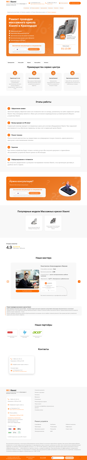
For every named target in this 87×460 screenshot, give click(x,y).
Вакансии (50, 8)
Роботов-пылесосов (70, 424)
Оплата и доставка (39, 392)
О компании (26, 8)
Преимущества (11, 62)
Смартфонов (38, 424)
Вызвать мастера (28, 291)
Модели (29, 62)
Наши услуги (38, 403)
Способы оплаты (39, 410)
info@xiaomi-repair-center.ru (17, 404)
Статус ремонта (64, 3)
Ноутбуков (52, 424)
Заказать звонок (75, 3)
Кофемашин (69, 426)
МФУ (51, 431)
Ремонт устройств (35, 8)
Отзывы (61, 8)
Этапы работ (21, 62)
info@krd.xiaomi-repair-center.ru (20, 364)
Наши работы (37, 62)
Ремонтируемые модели (41, 401)
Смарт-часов (69, 429)
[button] (79, 281)
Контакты (56, 8)
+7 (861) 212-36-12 (52, 2)
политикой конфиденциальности (37, 195)
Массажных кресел (39, 429)
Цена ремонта (44, 8)
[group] (12, 333)
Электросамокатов (39, 431)
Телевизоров (53, 426)
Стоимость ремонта (39, 390)
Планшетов (53, 429)
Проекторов (38, 426)
